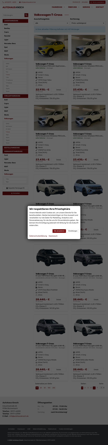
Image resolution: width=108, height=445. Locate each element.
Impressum (53, 236)
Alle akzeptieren (59, 231)
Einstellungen (72, 231)
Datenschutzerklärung (38, 236)
